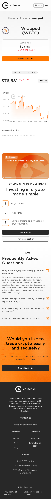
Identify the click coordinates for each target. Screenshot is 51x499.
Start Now (24, 368)
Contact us (23, 59)
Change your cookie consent (33, 493)
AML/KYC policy (25, 461)
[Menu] (46, 5)
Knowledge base (35, 444)
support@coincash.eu (25, 424)
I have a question (25, 239)
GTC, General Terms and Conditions (25, 471)
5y (28, 72)
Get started (25, 232)
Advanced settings (11, 130)
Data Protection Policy (25, 465)
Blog (15, 447)
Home (11, 18)
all (33, 72)
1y (19, 72)
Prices (23, 18)
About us (35, 438)
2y (23, 72)
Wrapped (37, 18)
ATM (15, 443)
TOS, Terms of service (10, 493)
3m (14, 72)
